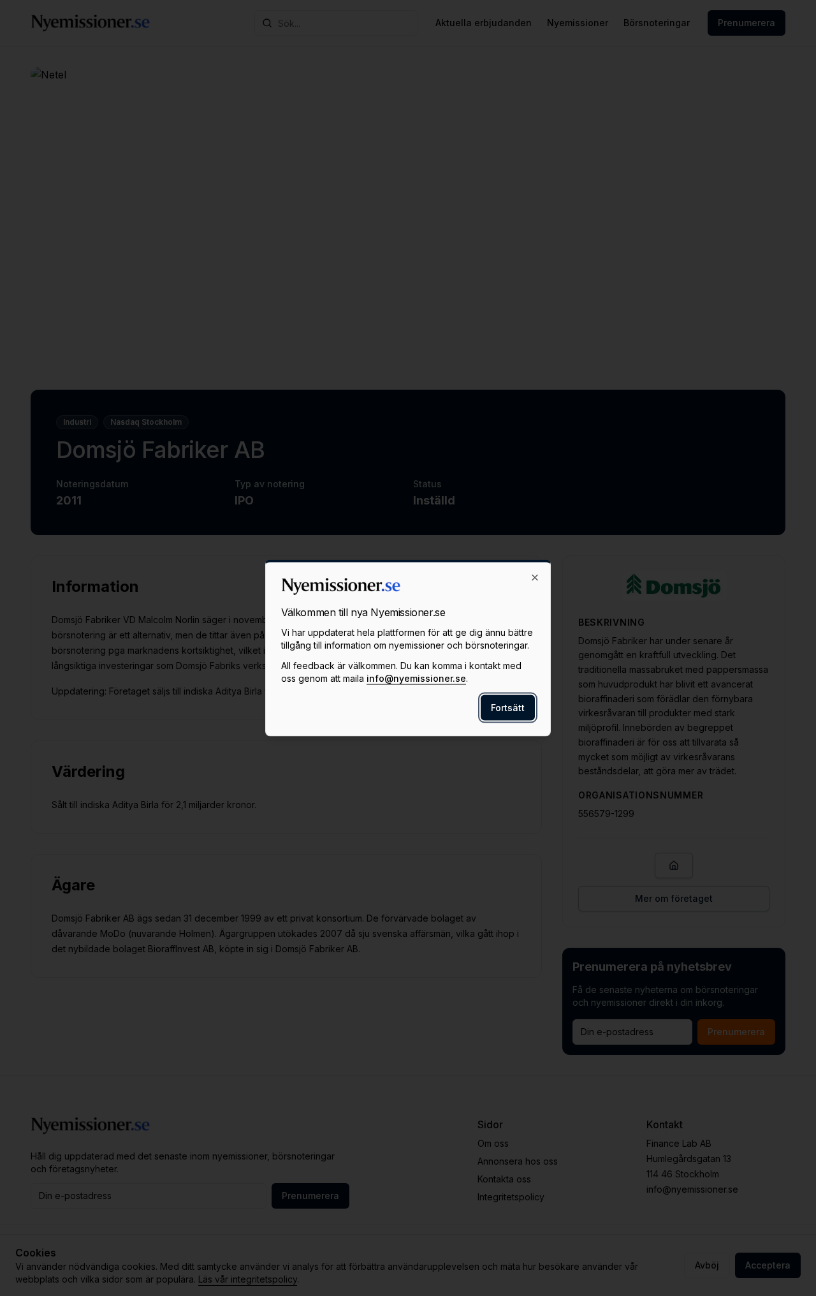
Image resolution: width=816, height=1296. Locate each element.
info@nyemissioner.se (416, 678)
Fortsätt (508, 707)
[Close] (535, 578)
